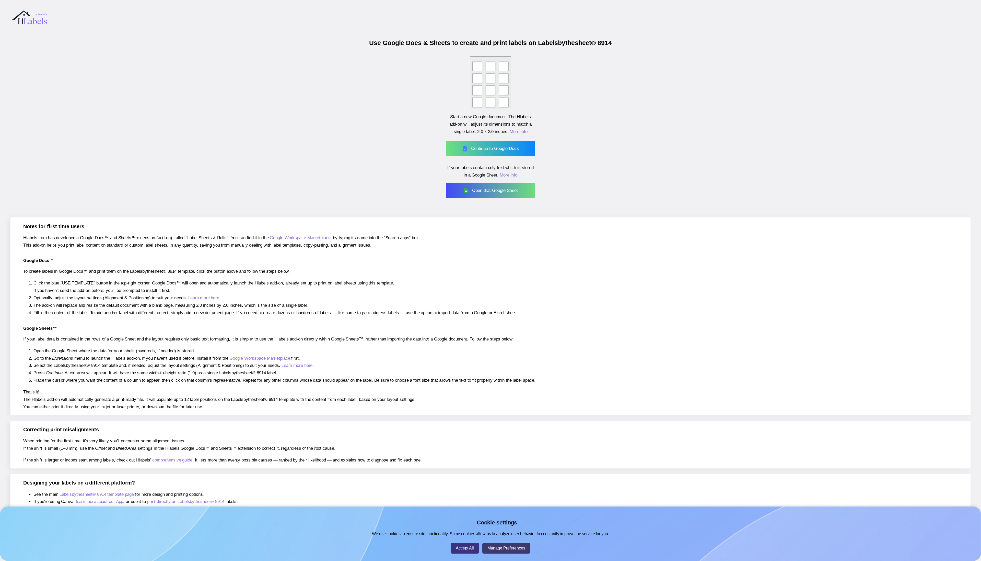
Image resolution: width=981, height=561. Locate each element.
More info (518, 131)
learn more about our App (99, 501)
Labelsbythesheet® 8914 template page (97, 494)
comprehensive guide (172, 460)
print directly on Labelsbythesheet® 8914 (185, 501)
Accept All (465, 548)
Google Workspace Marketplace (300, 237)
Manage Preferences (506, 548)
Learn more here (203, 297)
